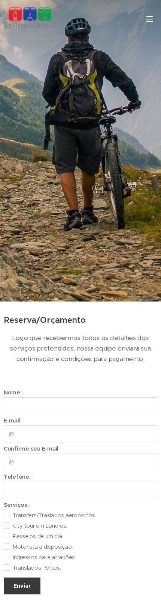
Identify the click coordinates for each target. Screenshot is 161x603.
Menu (149, 18)
